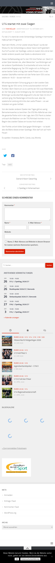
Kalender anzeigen (12, 317)
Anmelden (8, 495)
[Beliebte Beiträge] (27, 330)
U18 (38, 337)
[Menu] (52, 3)
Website (7, 232)
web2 (10, 164)
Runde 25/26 (18, 337)
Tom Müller (10, 29)
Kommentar (9, 205)
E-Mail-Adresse (35, 223)
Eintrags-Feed (10, 501)
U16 (34, 337)
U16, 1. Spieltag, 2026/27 (19, 312)
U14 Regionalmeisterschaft (25, 392)
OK (17, 559)
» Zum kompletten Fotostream (14, 448)
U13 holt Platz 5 (20, 353)
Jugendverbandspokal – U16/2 (26, 366)
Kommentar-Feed (11, 507)
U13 (26, 337)
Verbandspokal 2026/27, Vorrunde (22, 297)
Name (7, 223)
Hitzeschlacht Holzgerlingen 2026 (27, 340)
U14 (30, 337)
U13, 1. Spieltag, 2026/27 (19, 281)
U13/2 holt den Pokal (22, 379)
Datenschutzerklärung (30, 559)
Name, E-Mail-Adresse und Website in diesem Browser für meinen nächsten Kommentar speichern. (27, 243)
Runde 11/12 (15, 17)
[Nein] (52, 556)
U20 (43, 337)
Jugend (5, 17)
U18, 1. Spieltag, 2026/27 (19, 304)
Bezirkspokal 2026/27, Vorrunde (22, 289)
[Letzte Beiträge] (10, 330)
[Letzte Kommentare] (44, 330)
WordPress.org (10, 513)
